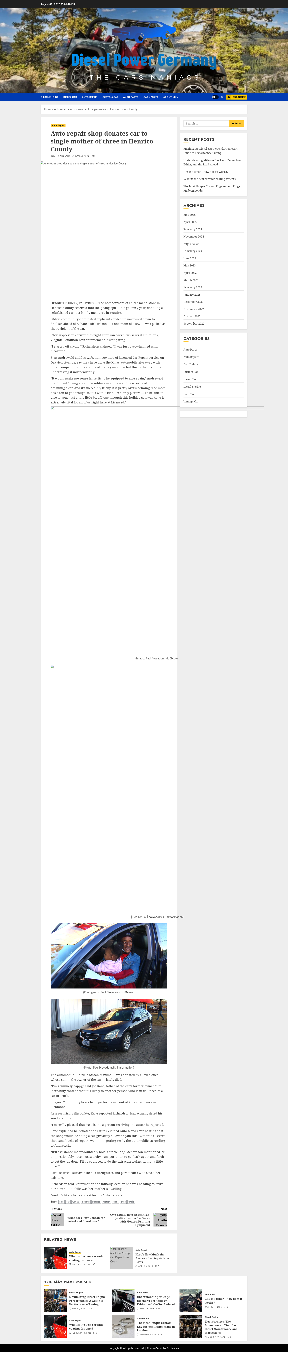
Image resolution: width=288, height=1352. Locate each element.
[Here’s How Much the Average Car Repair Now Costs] (121, 1258)
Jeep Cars (190, 394)
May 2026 (190, 215)
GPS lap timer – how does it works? (206, 172)
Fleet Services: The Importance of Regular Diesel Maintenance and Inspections (221, 1327)
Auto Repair (89, 97)
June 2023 (190, 258)
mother (106, 1201)
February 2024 (193, 251)
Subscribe (239, 97)
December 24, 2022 (85, 156)
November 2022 (194, 309)
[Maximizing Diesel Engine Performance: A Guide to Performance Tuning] (55, 1300)
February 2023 (193, 287)
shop (123, 1201)
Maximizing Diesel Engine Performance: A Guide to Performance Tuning (87, 1300)
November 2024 (194, 236)
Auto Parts (130, 97)
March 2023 (191, 280)
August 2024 (191, 244)
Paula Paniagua (61, 156)
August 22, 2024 (216, 1337)
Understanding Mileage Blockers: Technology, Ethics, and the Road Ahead (156, 1300)
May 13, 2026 (79, 1309)
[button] (222, 97)
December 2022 (193, 302)
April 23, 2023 (145, 1266)
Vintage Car (191, 401)
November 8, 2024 (149, 1335)
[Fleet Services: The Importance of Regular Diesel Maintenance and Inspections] (191, 1326)
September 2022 (194, 323)
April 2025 (190, 222)
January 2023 (192, 294)
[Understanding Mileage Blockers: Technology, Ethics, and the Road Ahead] (123, 1300)
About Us (169, 97)
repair (115, 1201)
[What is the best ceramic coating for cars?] (55, 1258)
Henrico (96, 1201)
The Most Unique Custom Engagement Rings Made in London (156, 1326)
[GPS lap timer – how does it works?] (191, 1300)
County (75, 1201)
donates (86, 1201)
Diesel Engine (49, 97)
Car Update (150, 97)
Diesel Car (70, 97)
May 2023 (190, 265)
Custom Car (110, 97)
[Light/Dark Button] (215, 97)
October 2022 (192, 316)
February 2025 (193, 229)
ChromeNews (154, 1348)
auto (61, 1201)
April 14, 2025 (215, 1307)
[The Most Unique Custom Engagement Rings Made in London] (123, 1326)
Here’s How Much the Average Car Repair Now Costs (153, 1258)
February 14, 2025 (81, 1264)
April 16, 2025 (147, 1309)
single (131, 1201)
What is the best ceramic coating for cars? (86, 1258)
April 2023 (190, 273)
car (68, 1201)
